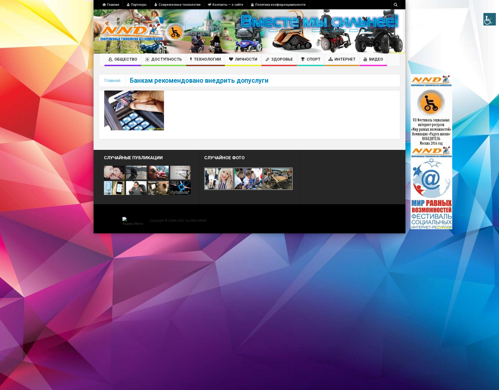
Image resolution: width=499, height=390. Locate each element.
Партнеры (139, 5)
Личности (246, 59)
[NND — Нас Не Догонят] (142, 31)
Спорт (313, 59)
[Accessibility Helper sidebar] (489, 19)
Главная (113, 5)
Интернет (345, 59)
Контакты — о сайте (227, 5)
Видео (376, 59)
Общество (125, 59)
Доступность (166, 59)
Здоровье (282, 59)
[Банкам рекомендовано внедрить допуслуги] (134, 110)
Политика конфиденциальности (280, 5)
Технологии (207, 59)
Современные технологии (179, 5)
